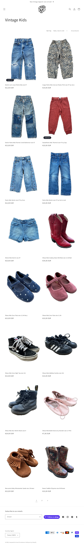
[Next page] (47, 500)
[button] (4, 9)
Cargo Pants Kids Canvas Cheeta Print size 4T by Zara (58, 85)
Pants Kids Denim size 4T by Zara (15, 200)
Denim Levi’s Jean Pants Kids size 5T (16, 85)
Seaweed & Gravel (14, 542)
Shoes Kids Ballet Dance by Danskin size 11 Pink (56, 431)
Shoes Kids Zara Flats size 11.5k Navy (16, 315)
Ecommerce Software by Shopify (27, 542)
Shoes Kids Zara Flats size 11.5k (51, 315)
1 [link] (36, 500)
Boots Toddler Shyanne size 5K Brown (53, 488)
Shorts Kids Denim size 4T (12, 258)
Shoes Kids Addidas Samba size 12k (53, 373)
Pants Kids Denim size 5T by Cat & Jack (54, 200)
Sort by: (49, 31)
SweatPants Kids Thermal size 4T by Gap (54, 142)
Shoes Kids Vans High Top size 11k (15, 373)
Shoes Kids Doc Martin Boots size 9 (15, 431)
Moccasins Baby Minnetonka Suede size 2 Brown (19, 488)
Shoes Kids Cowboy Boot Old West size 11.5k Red (57, 258)
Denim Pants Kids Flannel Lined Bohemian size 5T (20, 142)
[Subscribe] (39, 516)
